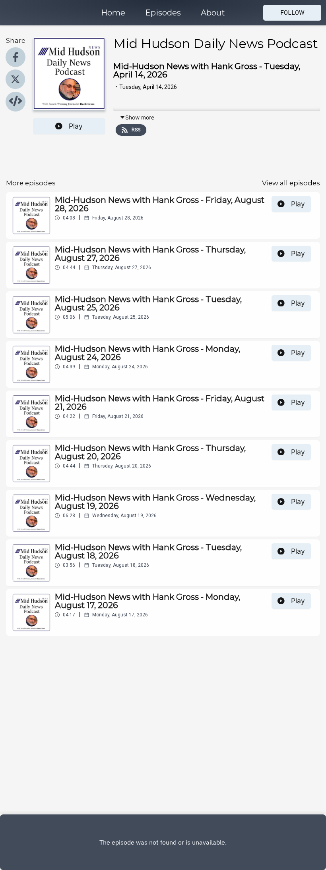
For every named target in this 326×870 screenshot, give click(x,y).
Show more (139, 117)
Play (76, 126)
